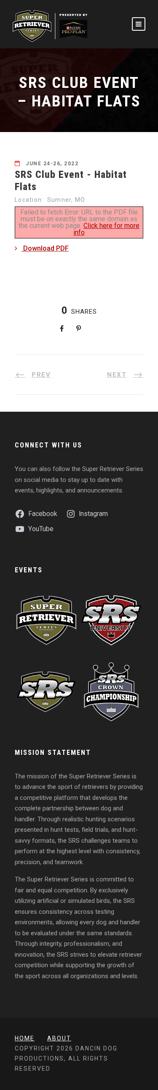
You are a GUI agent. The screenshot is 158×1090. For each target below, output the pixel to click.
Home (25, 1038)
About (59, 1038)
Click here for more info (106, 229)
